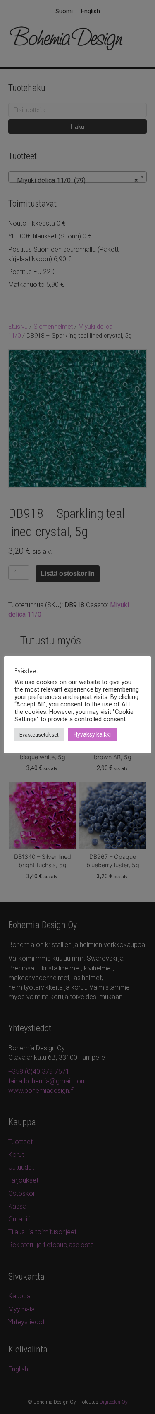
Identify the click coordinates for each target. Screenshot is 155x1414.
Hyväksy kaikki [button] (92, 734)
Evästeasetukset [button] (39, 735)
